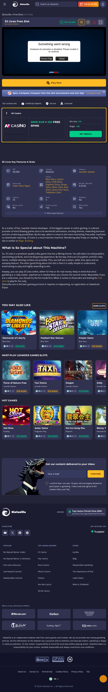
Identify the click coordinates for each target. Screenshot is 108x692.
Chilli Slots (57, 181)
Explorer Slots (53, 184)
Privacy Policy (77, 671)
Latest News (78, 578)
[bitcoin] (18, 613)
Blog (75, 558)
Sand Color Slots (60, 189)
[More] (103, 679)
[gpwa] (58, 659)
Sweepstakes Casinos (12, 578)
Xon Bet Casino (44, 584)
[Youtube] (5, 533)
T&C (88, 671)
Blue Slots (51, 179)
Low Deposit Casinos (12, 571)
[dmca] (42, 659)
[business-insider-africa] (89, 613)
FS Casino (42, 552)
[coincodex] (89, 625)
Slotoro (41, 578)
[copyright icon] (18, 625)
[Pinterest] (27, 533)
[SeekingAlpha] (54, 625)
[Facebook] (20, 533)
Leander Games (87, 171)
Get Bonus (86, 134)
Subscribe (96, 474)
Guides (76, 552)
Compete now (93, 93)
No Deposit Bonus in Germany (16, 558)
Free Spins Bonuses (12, 565)
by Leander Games (12, 24)
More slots (99, 306)
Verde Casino (44, 591)
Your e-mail (53, 473)
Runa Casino (43, 565)
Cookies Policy (62, 671)
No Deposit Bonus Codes (14, 552)
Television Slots (53, 192)
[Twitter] (12, 533)
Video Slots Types (21, 185)
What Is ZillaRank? (81, 584)
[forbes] (54, 613)
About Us (22, 671)
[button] (12, 346)
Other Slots (57, 187)
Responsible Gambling (83, 565)
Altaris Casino (44, 571)
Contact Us (34, 671)
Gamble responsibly (50, 647)
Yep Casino (43, 558)
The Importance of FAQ (83, 571)
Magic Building (25, 240)
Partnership (47, 671)
